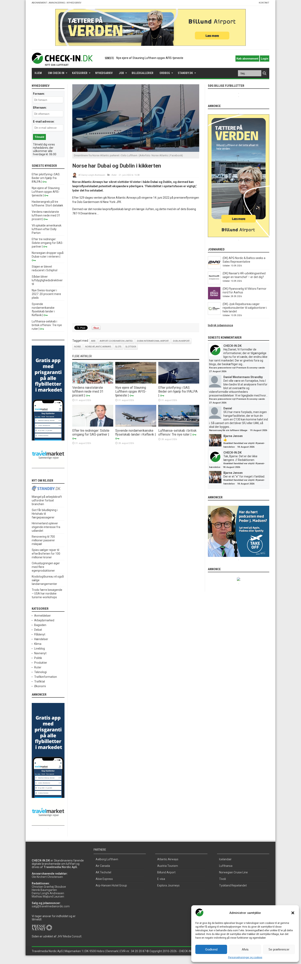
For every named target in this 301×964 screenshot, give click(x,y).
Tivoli (222, 879)
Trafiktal (39, 681)
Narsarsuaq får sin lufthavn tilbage (228, 430)
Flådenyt (39, 634)
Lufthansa (225, 865)
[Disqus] (135, 269)
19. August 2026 (258, 430)
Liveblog (39, 648)
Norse (77, 347)
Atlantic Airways (167, 859)
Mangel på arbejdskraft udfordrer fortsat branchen (47, 500)
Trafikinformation (45, 676)
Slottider (131, 347)
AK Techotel (103, 872)
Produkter (40, 662)
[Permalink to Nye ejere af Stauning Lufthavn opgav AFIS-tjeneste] (135, 382)
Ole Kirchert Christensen (47, 876)
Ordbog (165, 73)
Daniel (227, 408)
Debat (38, 629)
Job (121, 73)
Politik (38, 658)
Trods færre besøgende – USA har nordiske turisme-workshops (47, 593)
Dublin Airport (181, 341)
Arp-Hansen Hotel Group (111, 885)
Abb (93, 341)
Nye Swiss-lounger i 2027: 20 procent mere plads (46, 294)
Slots (118, 347)
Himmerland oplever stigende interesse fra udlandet (46, 527)
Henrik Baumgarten (44, 890)
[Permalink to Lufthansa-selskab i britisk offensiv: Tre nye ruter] (178, 425)
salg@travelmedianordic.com (51, 906)
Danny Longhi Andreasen (93, 175)
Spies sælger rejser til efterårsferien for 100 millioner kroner (46, 553)
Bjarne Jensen (233, 436)
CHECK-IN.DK (232, 345)
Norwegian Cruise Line (233, 872)
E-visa (161, 879)
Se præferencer (278, 949)
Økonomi (40, 686)
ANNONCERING (57, 2)
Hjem (38, 73)
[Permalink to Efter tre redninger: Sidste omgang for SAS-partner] (92, 425)
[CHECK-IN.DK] (62, 63)
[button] (293, 913)
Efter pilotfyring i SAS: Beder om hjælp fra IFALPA (178, 389)
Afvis (245, 949)
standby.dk (185, 73)
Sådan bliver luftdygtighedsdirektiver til (47, 280)
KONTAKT (264, 2)
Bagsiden (40, 625)
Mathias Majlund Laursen (48, 896)
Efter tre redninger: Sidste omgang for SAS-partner (90, 432)
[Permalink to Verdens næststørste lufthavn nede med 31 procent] (92, 382)
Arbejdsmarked (44, 620)
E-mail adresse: (43, 121)
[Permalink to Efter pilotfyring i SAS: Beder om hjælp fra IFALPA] (178, 382)
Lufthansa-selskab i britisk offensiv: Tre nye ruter (177, 432)
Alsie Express (104, 879)
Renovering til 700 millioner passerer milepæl (43, 540)
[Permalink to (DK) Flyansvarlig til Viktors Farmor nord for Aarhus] (214, 298)
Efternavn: (40, 107)
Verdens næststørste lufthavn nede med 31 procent (87, 391)
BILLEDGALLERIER (142, 73)
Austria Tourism (167, 865)
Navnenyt (40, 653)
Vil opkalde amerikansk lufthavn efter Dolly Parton (46, 229)
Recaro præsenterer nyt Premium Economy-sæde (237, 367)
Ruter (114, 175)
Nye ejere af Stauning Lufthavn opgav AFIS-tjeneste (149, 58)
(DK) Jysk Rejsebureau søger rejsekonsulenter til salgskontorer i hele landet (245, 307)
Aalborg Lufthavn (107, 859)
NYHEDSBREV (74, 2)
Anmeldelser (42, 615)
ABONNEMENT (39, 2)
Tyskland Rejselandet (233, 885)
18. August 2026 (245, 447)
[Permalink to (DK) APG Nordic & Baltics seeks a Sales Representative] (214, 267)
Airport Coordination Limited (116, 341)
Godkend (211, 949)
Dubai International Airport (153, 341)
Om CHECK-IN (56, 73)
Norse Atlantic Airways (98, 347)
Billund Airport (166, 872)
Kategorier (79, 73)
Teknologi (40, 672)
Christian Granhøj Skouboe (49, 886)
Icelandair (225, 859)
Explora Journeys (168, 885)
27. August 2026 (217, 371)
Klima (37, 643)
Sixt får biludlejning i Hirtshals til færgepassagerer (45, 513)
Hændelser (41, 639)
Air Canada (103, 865)
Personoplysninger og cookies (245, 957)
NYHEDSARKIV (104, 73)
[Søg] (264, 73)
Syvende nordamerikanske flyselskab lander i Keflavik (134, 432)
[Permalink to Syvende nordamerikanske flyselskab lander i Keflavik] (135, 425)
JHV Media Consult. (69, 936)
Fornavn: (39, 93)
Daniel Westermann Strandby (243, 377)
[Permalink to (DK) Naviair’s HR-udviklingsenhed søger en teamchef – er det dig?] (214, 283)
